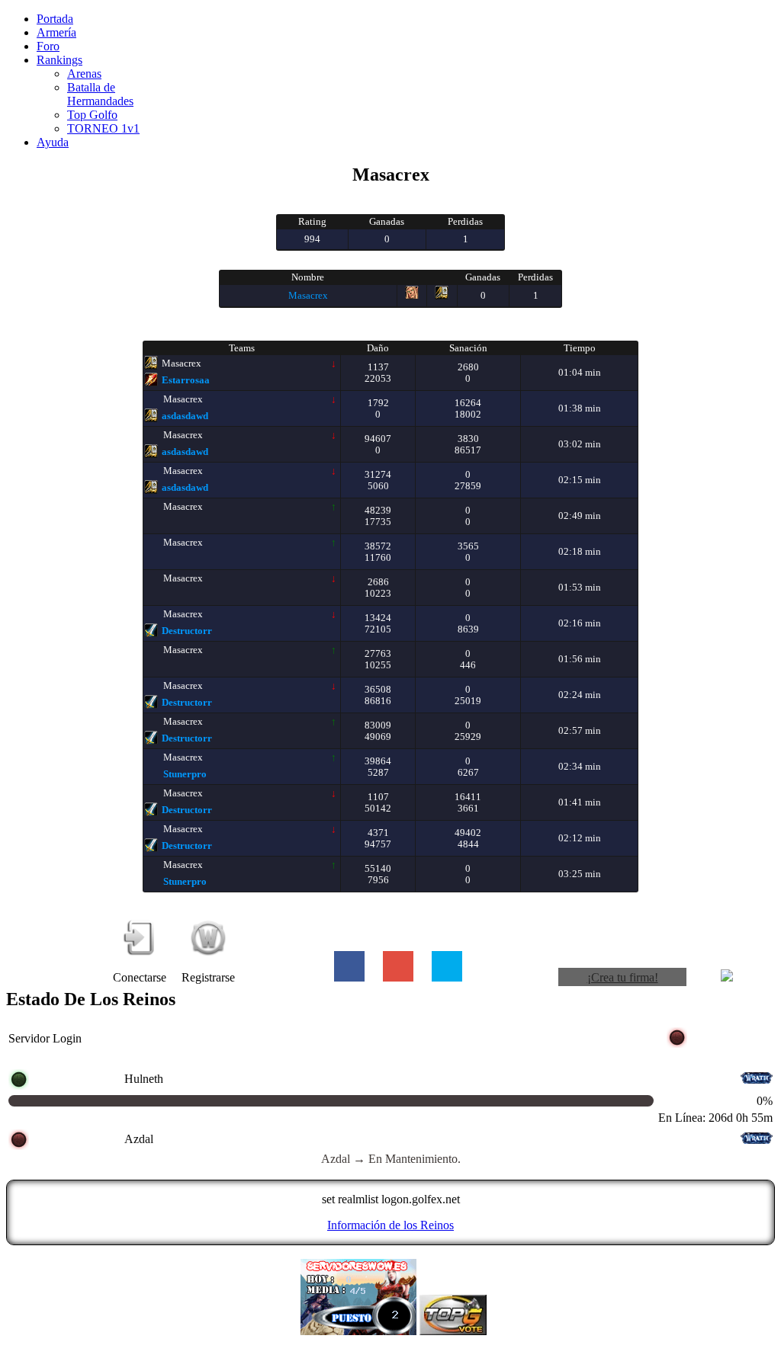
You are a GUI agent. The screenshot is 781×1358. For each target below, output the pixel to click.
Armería (56, 32)
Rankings (59, 59)
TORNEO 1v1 (103, 128)
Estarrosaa (186, 380)
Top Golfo (92, 114)
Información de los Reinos (390, 1225)
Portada (55, 18)
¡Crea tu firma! (622, 977)
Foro (48, 46)
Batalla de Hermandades (100, 94)
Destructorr (187, 630)
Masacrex (308, 295)
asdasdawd (185, 415)
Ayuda (53, 142)
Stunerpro (185, 774)
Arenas (84, 73)
